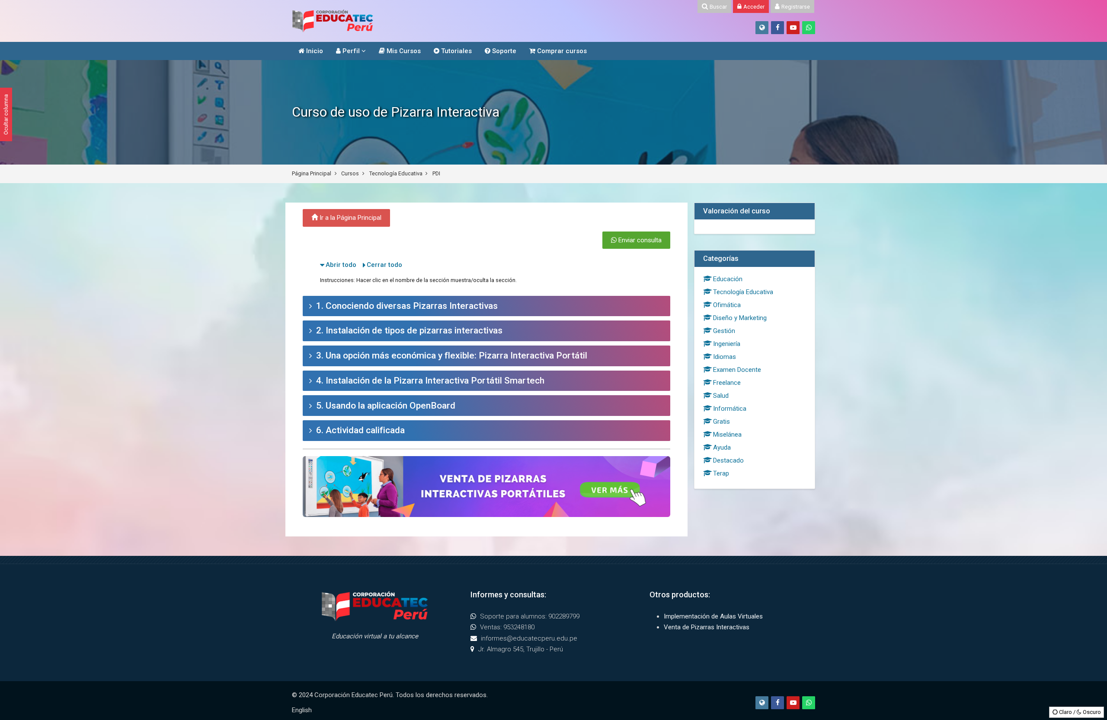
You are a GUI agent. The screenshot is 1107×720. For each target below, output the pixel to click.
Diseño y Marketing (740, 318)
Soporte (503, 51)
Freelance (727, 383)
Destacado (728, 460)
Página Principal (311, 173)
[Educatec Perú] (333, 21)
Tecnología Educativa (395, 173)
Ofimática (727, 305)
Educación (727, 279)
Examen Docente (737, 370)
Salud (721, 396)
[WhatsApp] (808, 27)
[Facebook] (777, 27)
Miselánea (727, 434)
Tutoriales (455, 51)
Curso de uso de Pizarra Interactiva (395, 112)
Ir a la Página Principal (349, 218)
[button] (486, 306)
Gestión (724, 331)
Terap (721, 473)
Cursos (350, 173)
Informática (729, 408)
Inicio (313, 51)
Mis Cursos (403, 51)
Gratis (721, 421)
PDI (436, 173)
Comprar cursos (561, 51)
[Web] (761, 27)
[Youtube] (793, 27)
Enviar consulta (639, 240)
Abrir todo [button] (341, 265)
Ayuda (722, 447)
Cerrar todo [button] (384, 265)
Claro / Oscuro (1079, 712)
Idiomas (724, 357)
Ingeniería (726, 344)
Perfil (350, 51)
